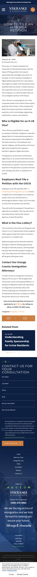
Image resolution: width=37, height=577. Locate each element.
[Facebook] (21, 487)
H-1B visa (19, 304)
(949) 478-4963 (18, 502)
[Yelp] (16, 487)
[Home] (18, 9)
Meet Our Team (18, 457)
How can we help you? (8, 410)
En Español (18, 467)
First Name (5, 377)
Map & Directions (18, 546)
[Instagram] (25, 487)
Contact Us (18, 473)
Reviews (18, 470)
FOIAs (18, 464)
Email (3, 397)
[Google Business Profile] (12, 487)
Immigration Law (18, 461)
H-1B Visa (21, 312)
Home (18, 454)
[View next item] (19, 352)
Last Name (5, 383)
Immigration (13, 312)
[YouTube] (29, 487)
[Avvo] (8, 487)
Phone (4, 390)
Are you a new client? (8, 403)
